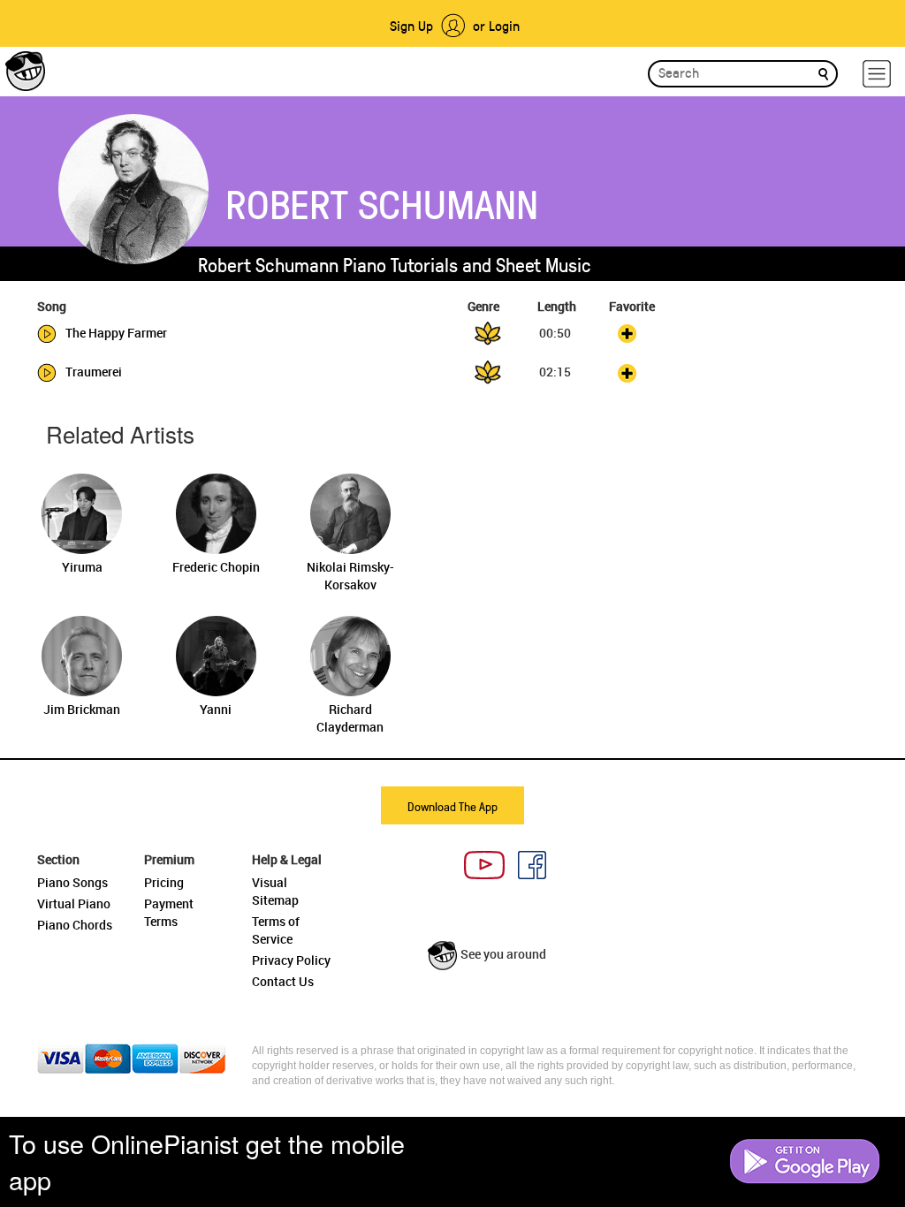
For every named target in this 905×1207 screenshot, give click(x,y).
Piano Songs (72, 882)
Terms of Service (276, 930)
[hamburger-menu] (877, 73)
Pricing (164, 882)
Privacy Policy (291, 960)
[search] (823, 73)
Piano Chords (74, 924)
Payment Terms (169, 912)
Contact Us (283, 981)
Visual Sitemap (275, 891)
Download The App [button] (452, 806)
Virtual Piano (73, 903)
